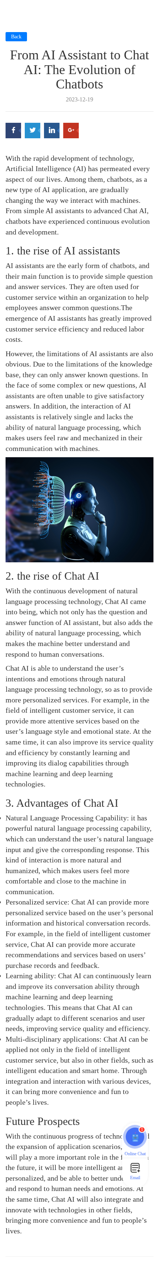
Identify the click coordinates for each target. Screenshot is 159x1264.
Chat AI (101, 803)
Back (16, 36)
